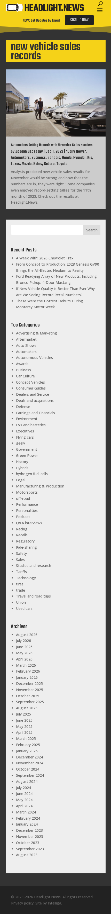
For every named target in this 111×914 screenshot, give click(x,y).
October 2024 (27, 769)
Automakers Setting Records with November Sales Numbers (51, 145)
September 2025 (30, 701)
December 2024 (29, 757)
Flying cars (25, 437)
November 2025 (29, 689)
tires (19, 584)
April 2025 (24, 732)
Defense (23, 406)
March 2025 (26, 738)
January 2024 (27, 824)
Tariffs (21, 571)
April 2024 (24, 805)
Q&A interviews (29, 522)
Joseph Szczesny (29, 151)
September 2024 (30, 775)
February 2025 (28, 744)
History (22, 461)
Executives (25, 431)
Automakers (20, 158)
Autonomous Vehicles (34, 357)
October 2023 (27, 842)
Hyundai (79, 158)
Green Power (27, 455)
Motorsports (27, 492)
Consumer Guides (31, 388)
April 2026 (24, 659)
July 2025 (23, 714)
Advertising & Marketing (36, 333)
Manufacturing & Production (40, 486)
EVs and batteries (31, 424)
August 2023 (26, 854)
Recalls (22, 534)
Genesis (53, 158)
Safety (21, 553)
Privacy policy (22, 903)
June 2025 (24, 720)
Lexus (15, 164)
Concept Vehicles (30, 382)
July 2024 (23, 787)
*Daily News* (76, 151)
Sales (37, 164)
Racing (21, 529)
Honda (67, 158)
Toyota (61, 164)
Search (92, 230)
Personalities (27, 510)
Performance (27, 504)
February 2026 (28, 671)
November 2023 (29, 836)
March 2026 (26, 665)
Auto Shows (26, 345)
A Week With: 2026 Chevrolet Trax (45, 258)
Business (38, 158)
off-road (23, 498)
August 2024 (26, 781)
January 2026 (27, 677)
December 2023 (29, 830)
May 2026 (24, 652)
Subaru (49, 164)
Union (21, 602)
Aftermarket (26, 339)
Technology (26, 577)
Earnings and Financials (35, 412)
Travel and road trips (33, 596)
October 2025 (27, 695)
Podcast (23, 516)
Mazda (26, 164)
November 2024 (29, 763)
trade (20, 590)
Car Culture (25, 376)
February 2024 (28, 818)
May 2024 (24, 799)
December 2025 (29, 683)
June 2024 (24, 793)
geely (20, 443)
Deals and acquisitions (35, 400)
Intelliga (54, 903)
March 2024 (26, 812)
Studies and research (33, 565)
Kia (89, 158)
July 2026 (23, 640)
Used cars (24, 608)
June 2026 (24, 646)
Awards (22, 363)
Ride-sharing (26, 547)
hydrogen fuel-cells (32, 473)
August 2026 (26, 634)
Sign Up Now (79, 20)
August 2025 (26, 707)
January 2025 (27, 750)
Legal (20, 479)
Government (26, 449)
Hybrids (22, 467)
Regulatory (25, 541)
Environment (26, 418)
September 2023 (30, 848)
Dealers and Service (32, 394)
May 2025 (24, 726)
